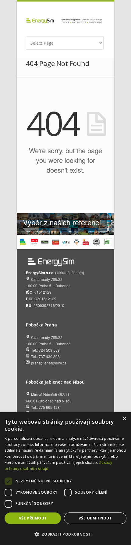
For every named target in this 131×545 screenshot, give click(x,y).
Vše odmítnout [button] (95, 518)
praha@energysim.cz (48, 362)
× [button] (124, 418)
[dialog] (65, 478)
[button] (65, 534)
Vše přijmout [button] (33, 518)
